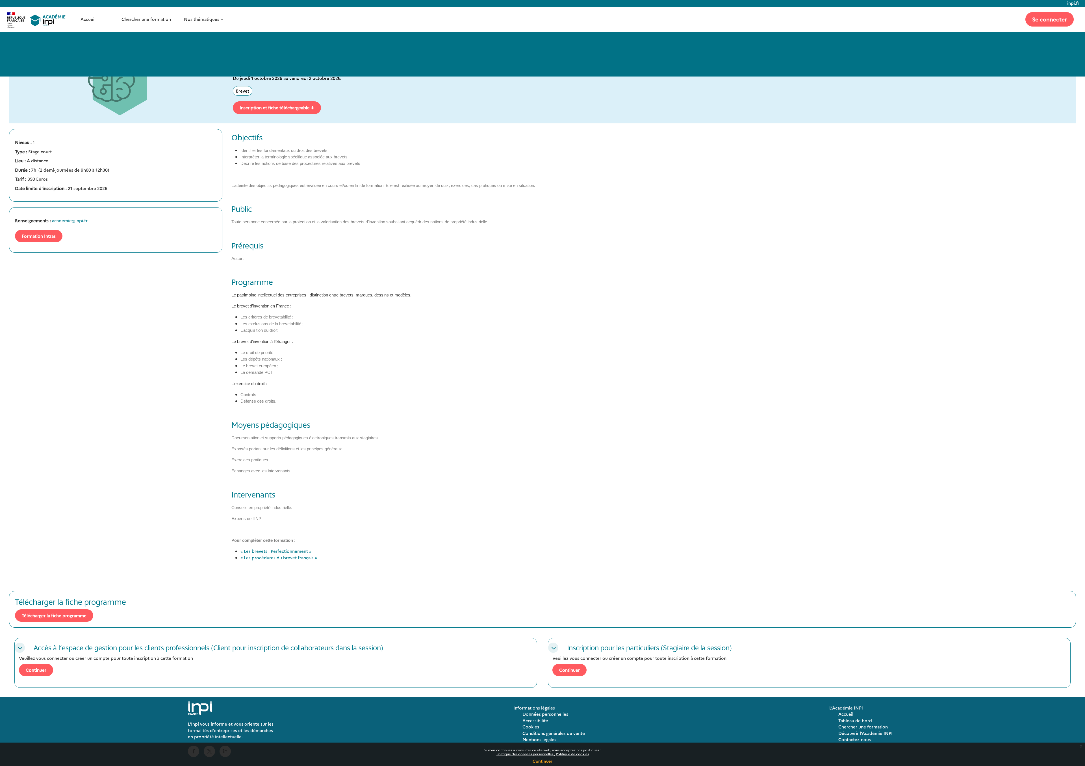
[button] (20, 648)
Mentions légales (539, 739)
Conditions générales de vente (553, 733)
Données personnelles (545, 714)
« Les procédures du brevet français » (278, 557)
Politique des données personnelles (525, 753)
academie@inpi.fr (70, 220)
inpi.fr (1073, 3)
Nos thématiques (201, 19)
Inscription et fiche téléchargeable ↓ (277, 107)
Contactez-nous (854, 739)
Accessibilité (535, 720)
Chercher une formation (146, 19)
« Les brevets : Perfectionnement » (275, 551)
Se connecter (1049, 19)
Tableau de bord (855, 720)
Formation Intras (39, 236)
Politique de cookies (572, 753)
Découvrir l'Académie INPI (865, 733)
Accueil (88, 19)
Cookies (530, 727)
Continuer (542, 761)
